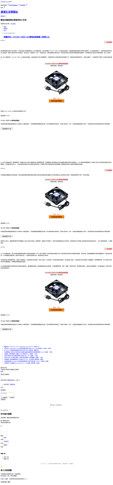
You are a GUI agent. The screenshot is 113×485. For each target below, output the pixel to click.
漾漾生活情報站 (9, 11)
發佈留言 (3, 399)
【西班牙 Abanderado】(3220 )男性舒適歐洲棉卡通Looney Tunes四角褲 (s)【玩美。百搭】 (28, 348)
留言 (12, 380)
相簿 (5, 26)
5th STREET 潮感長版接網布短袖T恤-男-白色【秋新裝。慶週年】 (21, 350)
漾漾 (2, 371)
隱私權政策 (65, 463)
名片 (5, 30)
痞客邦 (9, 380)
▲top (2, 387)
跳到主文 (3, 16)
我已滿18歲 (3, 482)
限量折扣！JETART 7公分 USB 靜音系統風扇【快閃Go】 (27, 37)
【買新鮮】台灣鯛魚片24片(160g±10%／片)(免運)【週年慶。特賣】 (22, 363)
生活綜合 (13, 23)
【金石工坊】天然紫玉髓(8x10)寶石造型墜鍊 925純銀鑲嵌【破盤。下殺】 (24, 357)
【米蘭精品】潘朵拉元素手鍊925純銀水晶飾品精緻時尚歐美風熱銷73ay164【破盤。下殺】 (28, 352)
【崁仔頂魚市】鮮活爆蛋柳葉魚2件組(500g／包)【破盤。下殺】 (21, 355)
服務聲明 (71, 463)
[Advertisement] (43, 143)
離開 (9, 482)
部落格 (5, 28)
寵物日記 (12, 384)
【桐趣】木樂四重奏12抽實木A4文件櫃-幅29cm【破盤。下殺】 (21, 354)
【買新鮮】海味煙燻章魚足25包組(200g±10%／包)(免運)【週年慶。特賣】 (24, 359)
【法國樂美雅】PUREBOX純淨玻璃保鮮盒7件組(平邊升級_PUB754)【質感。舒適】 (26, 361)
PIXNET (45, 463)
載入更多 (3, 390)
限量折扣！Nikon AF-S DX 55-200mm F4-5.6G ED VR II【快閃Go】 (22, 346)
